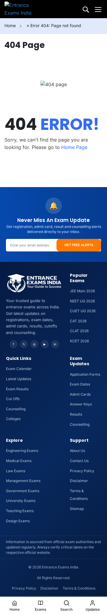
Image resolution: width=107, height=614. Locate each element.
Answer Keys (81, 404)
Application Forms (85, 374)
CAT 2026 (78, 321)
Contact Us (79, 460)
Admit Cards (80, 394)
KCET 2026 (79, 341)
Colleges (13, 418)
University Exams (20, 500)
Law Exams (15, 471)
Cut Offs (13, 399)
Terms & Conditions (79, 588)
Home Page (74, 147)
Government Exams (22, 491)
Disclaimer (79, 480)
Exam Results (17, 389)
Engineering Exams (22, 450)
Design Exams (18, 521)
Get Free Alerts (78, 245)
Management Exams (23, 480)
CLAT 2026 (79, 331)
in (55, 344)
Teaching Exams (20, 511)
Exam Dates (80, 384)
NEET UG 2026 (82, 301)
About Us (77, 450)
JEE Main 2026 (82, 291)
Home (10, 25)
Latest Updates (18, 379)
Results (76, 414)
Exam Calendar (19, 368)
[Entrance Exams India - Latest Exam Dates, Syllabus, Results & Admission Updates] (23, 9)
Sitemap (77, 508)
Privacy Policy (82, 471)
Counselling (16, 409)
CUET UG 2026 (82, 311)
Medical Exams (19, 460)
